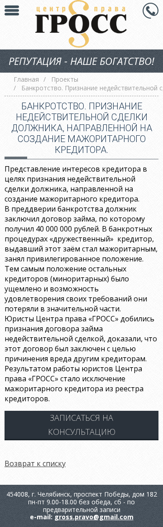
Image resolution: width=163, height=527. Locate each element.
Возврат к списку (35, 463)
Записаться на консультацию (81, 424)
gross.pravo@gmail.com (94, 516)
